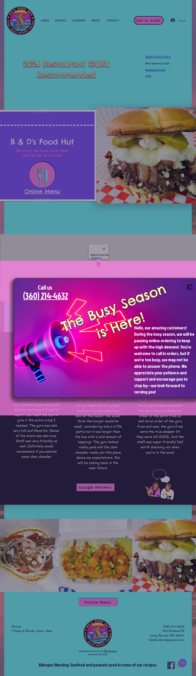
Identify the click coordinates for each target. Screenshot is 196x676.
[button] (190, 287)
